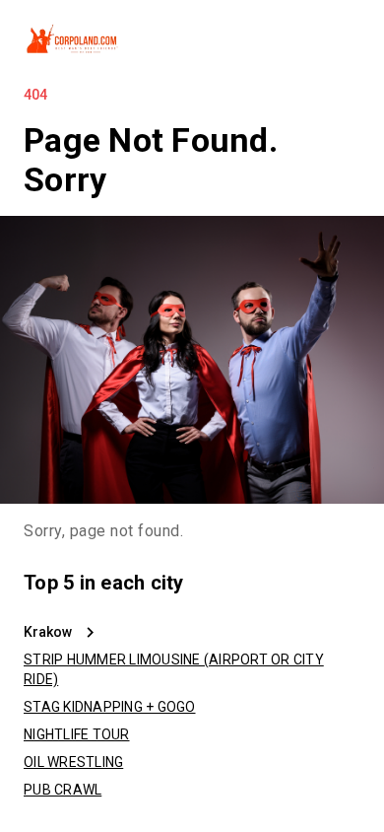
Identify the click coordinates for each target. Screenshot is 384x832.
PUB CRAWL (62, 789)
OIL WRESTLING (73, 762)
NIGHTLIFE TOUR (77, 734)
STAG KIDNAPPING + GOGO (110, 707)
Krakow (48, 632)
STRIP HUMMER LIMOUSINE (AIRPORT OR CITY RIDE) (174, 669)
